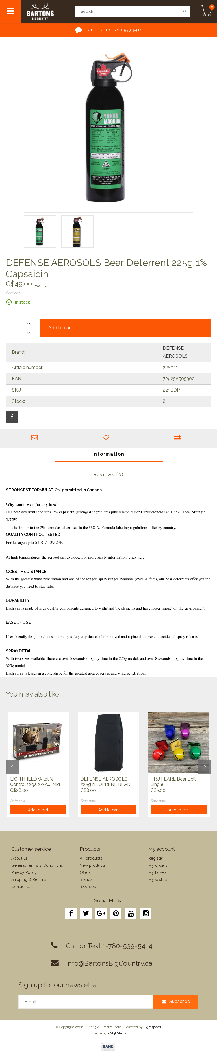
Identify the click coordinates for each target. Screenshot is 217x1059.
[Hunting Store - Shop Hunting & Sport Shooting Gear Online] (47, 11)
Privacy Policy (24, 872)
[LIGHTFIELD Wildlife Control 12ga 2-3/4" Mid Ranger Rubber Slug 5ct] (38, 742)
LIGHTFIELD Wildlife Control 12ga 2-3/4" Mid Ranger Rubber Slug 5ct (35, 782)
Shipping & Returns (28, 879)
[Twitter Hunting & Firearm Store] (86, 913)
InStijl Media (116, 1033)
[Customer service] (36, 438)
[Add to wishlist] (107, 438)
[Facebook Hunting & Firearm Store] (71, 913)
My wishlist (158, 879)
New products (93, 865)
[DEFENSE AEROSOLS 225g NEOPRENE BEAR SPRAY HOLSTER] (109, 742)
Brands (86, 879)
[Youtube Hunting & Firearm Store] (130, 913)
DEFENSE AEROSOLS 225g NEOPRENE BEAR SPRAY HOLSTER (105, 782)
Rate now (13, 293)
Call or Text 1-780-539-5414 (109, 946)
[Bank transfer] (108, 1046)
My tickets (157, 872)
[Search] (184, 11)
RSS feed (88, 886)
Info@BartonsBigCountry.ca (109, 963)
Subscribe (179, 1001)
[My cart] (206, 11)
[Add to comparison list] (179, 438)
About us (19, 858)
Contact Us (21, 886)
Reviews (108, 474)
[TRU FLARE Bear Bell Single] (179, 742)
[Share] (12, 417)
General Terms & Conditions (37, 865)
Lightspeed (152, 1027)
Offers (85, 872)
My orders (157, 865)
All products (91, 858)
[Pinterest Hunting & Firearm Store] (115, 913)
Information (108, 454)
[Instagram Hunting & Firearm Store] (145, 913)
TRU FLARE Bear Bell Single (173, 781)
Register (155, 858)
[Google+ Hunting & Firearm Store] (101, 913)
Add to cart (38, 810)
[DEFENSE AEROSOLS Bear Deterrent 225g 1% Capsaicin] (108, 127)
